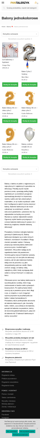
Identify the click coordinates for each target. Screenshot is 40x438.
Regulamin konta (8, 385)
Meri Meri (25, 77)
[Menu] (5, 2)
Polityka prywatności (9, 378)
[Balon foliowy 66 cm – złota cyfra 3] (30, 98)
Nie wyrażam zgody (27, 431)
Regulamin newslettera (10, 382)
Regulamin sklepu (8, 375)
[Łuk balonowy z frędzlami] (10, 50)
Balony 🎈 (10, 26)
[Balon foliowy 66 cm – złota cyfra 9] (10, 135)
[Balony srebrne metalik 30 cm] (30, 135)
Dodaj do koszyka (10, 84)
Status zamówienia (8, 397)
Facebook (5, 414)
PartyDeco (25, 150)
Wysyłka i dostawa (8, 401)
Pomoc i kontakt (7, 394)
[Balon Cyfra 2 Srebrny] (30, 56)
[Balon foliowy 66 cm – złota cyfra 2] (10, 98)
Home (3, 26)
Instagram (5, 417)
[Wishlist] (15, 45)
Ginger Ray (6, 65)
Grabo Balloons (7, 113)
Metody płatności (8, 404)
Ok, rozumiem (12, 431)
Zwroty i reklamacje (9, 407)
